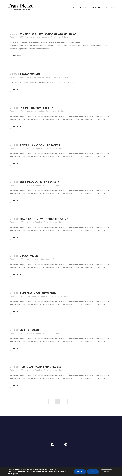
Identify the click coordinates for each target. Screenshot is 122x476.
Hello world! (30, 74)
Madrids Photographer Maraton (44, 219)
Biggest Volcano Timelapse (40, 145)
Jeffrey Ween (29, 330)
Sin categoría (32, 37)
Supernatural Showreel (38, 293)
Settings (106, 471)
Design (29, 148)
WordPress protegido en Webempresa (48, 34)
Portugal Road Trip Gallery (40, 367)
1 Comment (55, 77)
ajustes (15, 474)
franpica (43, 37)
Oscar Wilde (29, 256)
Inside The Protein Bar (36, 108)
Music (29, 185)
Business (30, 111)
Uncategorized (33, 77)
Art (28, 259)
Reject (92, 471)
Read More (16, 56)
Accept (79, 471)
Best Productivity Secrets (40, 182)
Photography (32, 296)
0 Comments (54, 37)
